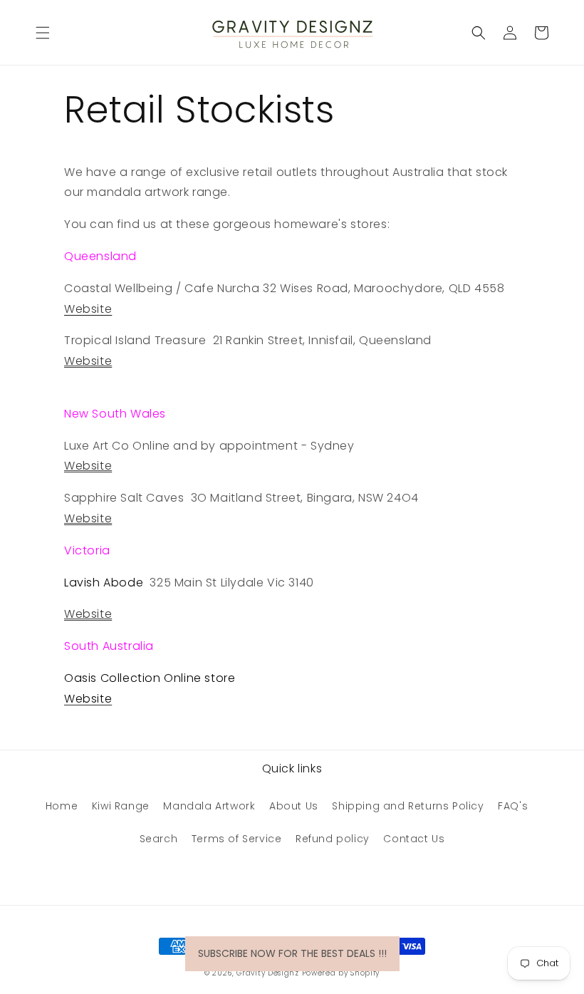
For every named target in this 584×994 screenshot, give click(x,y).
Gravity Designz (267, 973)
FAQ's (513, 806)
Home (62, 806)
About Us (293, 806)
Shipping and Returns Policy (408, 806)
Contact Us (413, 839)
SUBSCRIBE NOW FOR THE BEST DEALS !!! (292, 953)
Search (159, 839)
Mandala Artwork (209, 806)
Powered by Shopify (341, 973)
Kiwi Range (121, 806)
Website (88, 361)
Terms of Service (237, 839)
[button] (42, 32)
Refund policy (333, 839)
